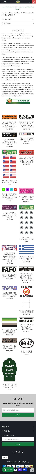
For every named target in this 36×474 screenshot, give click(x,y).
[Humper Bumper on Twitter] (22, 452)
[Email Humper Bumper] (13, 452)
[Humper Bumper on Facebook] (16, 452)
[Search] (29, 2)
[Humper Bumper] (18, 2)
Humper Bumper (15, 462)
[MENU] (1, 2)
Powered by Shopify (24, 462)
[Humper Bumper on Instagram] (19, 452)
